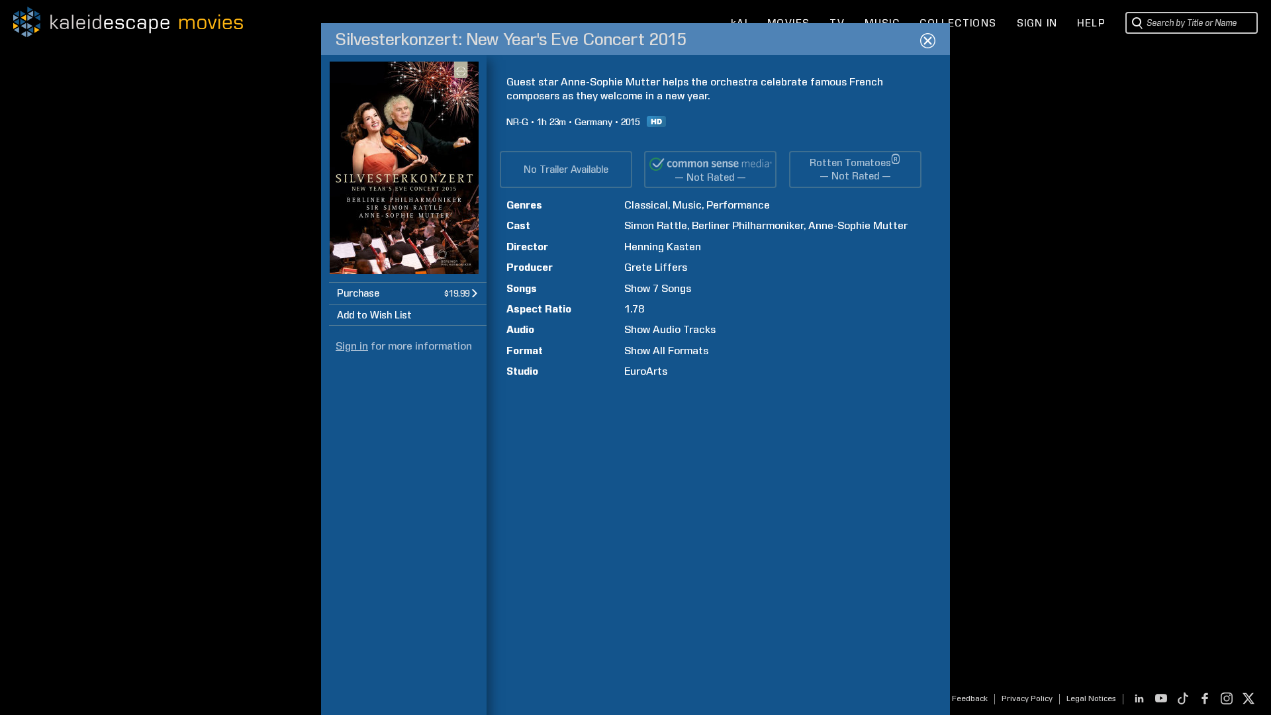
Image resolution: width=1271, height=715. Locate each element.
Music (687, 205)
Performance (738, 205)
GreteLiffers (655, 267)
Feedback (970, 698)
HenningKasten (662, 246)
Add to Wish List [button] (374, 315)
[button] (408, 293)
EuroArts (645, 371)
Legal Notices (1091, 698)
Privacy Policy (1027, 698)
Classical (646, 205)
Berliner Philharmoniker (748, 225)
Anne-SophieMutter (858, 225)
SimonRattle (655, 225)
